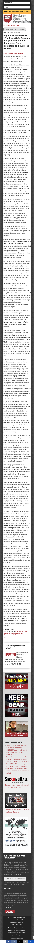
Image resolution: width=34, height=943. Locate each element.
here (22, 32)
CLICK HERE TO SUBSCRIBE (14, 29)
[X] (20, 941)
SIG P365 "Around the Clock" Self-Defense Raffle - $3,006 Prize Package (17, 752)
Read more (17, 874)
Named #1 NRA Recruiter (13, 809)
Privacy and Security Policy (16, 935)
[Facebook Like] (14, 941)
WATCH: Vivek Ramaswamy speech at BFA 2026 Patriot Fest (14, 11)
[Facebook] (8, 941)
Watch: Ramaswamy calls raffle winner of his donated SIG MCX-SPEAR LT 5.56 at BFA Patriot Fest (17, 759)
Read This (17, 787)
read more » (27, 11)
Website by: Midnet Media (17, 938)
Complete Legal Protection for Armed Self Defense (17, 786)
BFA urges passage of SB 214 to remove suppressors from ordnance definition (17, 771)
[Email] (25, 941)
